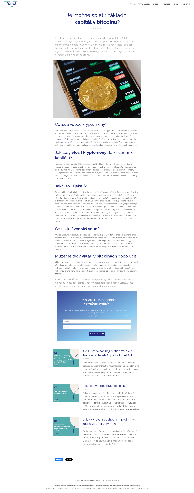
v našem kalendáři (95, 282)
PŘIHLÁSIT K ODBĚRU (97, 333)
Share (60, 459)
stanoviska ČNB (62, 139)
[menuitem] (133, 4)
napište (122, 282)
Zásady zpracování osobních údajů (116, 316)
